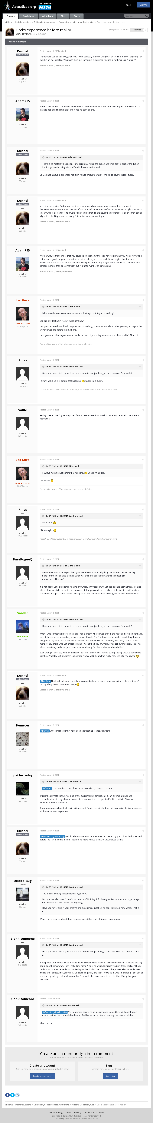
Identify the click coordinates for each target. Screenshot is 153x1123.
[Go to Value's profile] (22, 423)
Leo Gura (73, 366)
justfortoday (22, 775)
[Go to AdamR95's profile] (22, 114)
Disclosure (89, 1112)
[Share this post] (143, 51)
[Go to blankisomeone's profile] (22, 952)
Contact (100, 1112)
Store (77, 16)
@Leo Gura (45, 681)
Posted (49, 51)
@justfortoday (58, 836)
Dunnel (29, 33)
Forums (11, 16)
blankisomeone (23, 939)
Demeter (22, 725)
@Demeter (45, 836)
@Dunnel (44, 731)
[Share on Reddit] (17, 1095)
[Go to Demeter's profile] (22, 739)
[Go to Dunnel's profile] (10, 32)
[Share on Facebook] (7, 1095)
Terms (68, 1112)
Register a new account (42, 1076)
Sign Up (143, 4)
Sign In (129, 5)
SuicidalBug (23, 881)
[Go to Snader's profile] (22, 626)
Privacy (77, 1112)
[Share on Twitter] (12, 1095)
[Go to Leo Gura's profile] (22, 313)
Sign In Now (110, 1076)
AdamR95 (22, 101)
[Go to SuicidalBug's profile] (22, 894)
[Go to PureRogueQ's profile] (22, 573)
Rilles (22, 360)
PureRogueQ (22, 559)
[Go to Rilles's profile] (22, 373)
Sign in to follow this (120, 29)
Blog (63, 16)
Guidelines (28, 16)
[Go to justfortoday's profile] (22, 788)
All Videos (47, 16)
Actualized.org (55, 1112)
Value (22, 410)
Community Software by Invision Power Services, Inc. (76, 1118)
